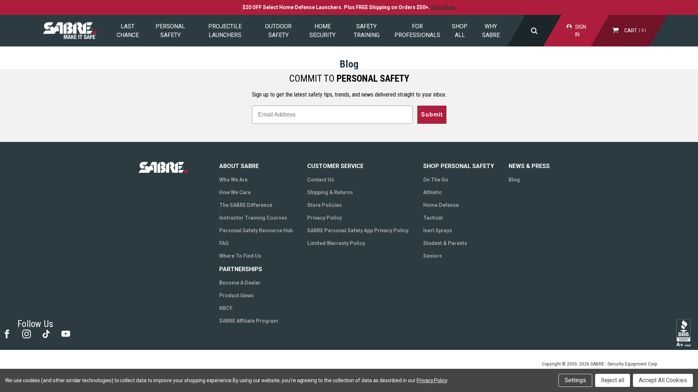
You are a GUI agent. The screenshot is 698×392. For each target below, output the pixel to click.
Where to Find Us (240, 256)
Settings (575, 380)
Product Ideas (236, 295)
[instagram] (26, 333)
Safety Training (367, 30)
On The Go (435, 180)
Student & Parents (445, 243)
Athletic (432, 192)
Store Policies (324, 205)
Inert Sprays (437, 230)
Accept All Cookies (663, 380)
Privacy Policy (324, 218)
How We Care (235, 192)
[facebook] (6, 333)
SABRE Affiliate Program (248, 321)
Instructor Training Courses (253, 218)
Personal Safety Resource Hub (256, 230)
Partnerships (240, 269)
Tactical (433, 218)
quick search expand (534, 30)
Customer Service (335, 166)
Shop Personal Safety (458, 166)
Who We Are (233, 180)
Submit (432, 114)
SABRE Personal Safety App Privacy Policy (358, 230)
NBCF (226, 308)
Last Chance (128, 30)
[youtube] (65, 333)
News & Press (529, 166)
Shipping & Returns (330, 192)
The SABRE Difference (245, 205)
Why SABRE (491, 30)
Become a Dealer (240, 283)
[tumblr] (45, 333)
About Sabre (239, 166)
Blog (514, 180)
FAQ (224, 243)
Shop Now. (443, 7)
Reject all (612, 380)
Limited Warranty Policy (336, 243)
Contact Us (320, 180)
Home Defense (441, 205)
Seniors (432, 256)
